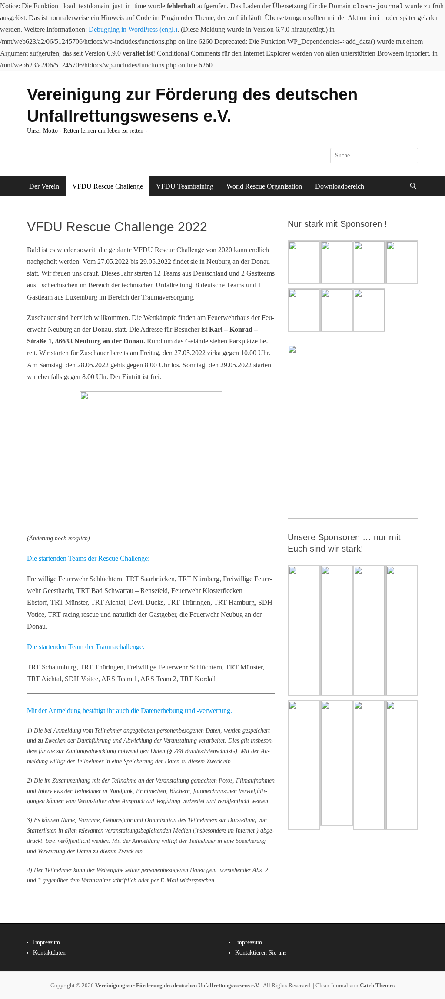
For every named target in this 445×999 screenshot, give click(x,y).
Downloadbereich (339, 186)
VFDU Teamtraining (184, 186)
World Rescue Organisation (264, 186)
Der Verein (44, 186)
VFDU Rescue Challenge (107, 186)
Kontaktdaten (49, 952)
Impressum (46, 942)
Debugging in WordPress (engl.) (133, 29)
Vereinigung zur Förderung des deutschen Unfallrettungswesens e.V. (178, 985)
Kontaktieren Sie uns (260, 952)
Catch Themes (377, 985)
